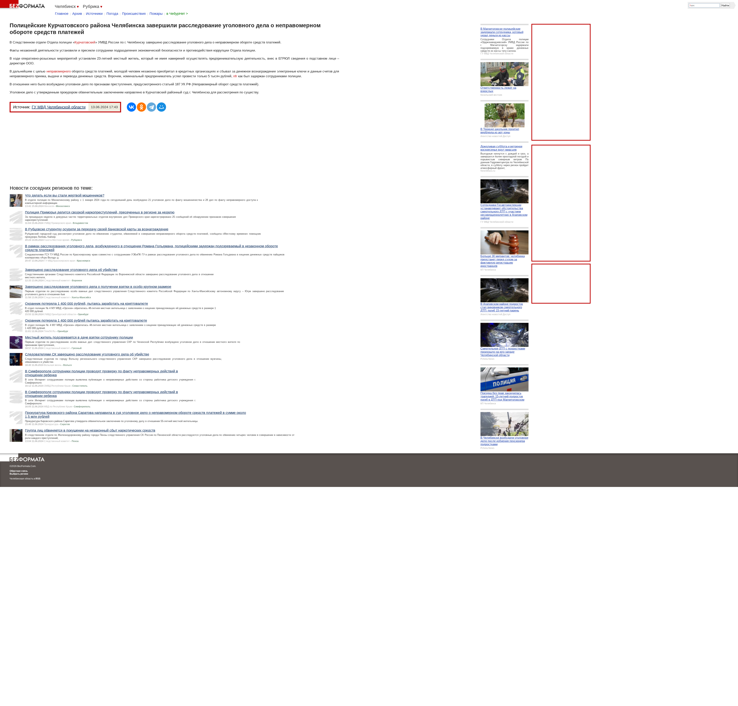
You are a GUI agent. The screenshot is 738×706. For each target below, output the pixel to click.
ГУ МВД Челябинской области (59, 107)
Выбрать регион (19, 474)
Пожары (156, 14)
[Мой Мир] (161, 107)
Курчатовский (85, 42)
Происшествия (134, 14)
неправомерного (59, 71)
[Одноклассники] (141, 107)
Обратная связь (19, 471)
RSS (38, 478)
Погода (112, 14)
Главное (61, 14)
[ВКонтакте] (131, 107)
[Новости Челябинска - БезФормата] (23, 5)
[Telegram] (151, 107)
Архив (77, 14)
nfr (235, 76)
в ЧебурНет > (177, 14)
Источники (94, 14)
